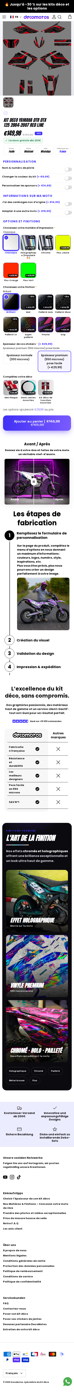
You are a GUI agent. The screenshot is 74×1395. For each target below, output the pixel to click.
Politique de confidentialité (22, 1281)
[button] (16, 17)
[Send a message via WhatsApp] (67, 1381)
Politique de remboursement (23, 1271)
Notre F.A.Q (10, 1223)
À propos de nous (15, 1250)
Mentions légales (15, 1255)
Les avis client (12, 1229)
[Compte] (53, 17)
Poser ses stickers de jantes (22, 1319)
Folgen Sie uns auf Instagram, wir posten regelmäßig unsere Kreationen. (31, 1165)
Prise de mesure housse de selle (25, 1218)
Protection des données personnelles (28, 1266)
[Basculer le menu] (4, 17)
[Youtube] (5, 1177)
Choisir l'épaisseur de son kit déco (26, 1198)
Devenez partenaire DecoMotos (25, 1324)
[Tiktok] (19, 1177)
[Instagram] (12, 1177)
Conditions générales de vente (24, 1261)
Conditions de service (18, 1276)
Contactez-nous (14, 1308)
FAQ (6, 1303)
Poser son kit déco (15, 1314)
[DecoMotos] (36, 17)
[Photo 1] (8, 102)
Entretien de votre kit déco (21, 1329)
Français (12, 1373)
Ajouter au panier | (37, 423)
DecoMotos (17, 1382)
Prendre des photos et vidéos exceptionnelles (34, 1213)
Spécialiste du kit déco (36, 1382)
